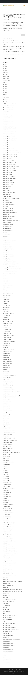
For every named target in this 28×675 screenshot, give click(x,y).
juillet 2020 (5, 84)
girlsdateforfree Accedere (8, 462)
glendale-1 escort (6, 464)
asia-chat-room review (7, 226)
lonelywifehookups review (8, 512)
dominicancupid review (7, 381)
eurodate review (6, 416)
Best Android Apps (7, 258)
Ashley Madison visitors (8, 224)
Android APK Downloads (8, 126)
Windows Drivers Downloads (9, 645)
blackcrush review (6, 281)
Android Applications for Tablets (9, 140)
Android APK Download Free (9, 124)
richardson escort (6, 595)
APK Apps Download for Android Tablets (11, 198)
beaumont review (6, 244)
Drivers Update (6, 404)
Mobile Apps (5, 543)
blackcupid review (6, 283)
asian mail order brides (7, 230)
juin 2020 (5, 86)
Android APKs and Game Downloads (10, 132)
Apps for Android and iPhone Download (11, 220)
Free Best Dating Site (7, 442)
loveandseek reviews (7, 516)
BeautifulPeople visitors (8, 250)
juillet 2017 (5, 94)
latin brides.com (6, 500)
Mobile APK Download (7, 538)
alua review (5, 113)
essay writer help (6, 414)
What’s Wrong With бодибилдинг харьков (12, 40)
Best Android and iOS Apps (8, 254)
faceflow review (6, 418)
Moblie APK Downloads (8, 559)
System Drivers (6, 609)
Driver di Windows (6, 399)
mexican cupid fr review (8, 528)
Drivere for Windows (7, 402)
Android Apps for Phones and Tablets (11, 166)
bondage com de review (8, 293)
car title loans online (7, 317)
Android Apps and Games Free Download (11, 150)
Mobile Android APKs (7, 534)
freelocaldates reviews (7, 444)
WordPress (14, 673)
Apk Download (6, 200)
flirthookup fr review (7, 428)
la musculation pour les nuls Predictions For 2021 (13, 55)
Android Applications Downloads (9, 138)
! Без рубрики (6, 101)
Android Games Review (8, 184)
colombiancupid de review (8, 349)
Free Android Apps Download (9, 432)
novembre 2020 (6, 78)
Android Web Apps (7, 194)
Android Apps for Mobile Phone (9, 164)
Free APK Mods (6, 436)
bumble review (6, 309)
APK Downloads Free (7, 202)
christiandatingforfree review (9, 341)
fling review (5, 426)
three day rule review (7, 619)
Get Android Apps (6, 456)
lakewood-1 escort (7, 496)
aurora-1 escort (6, 238)
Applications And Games (8, 210)
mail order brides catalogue (8, 522)
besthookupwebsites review (9, 273)
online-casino (5, 577)
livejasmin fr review (7, 510)
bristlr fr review (6, 301)
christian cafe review (7, 333)
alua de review (6, 111)
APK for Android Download (8, 204)
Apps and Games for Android (9, 216)
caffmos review (6, 311)
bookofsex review (6, 297)
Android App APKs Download (9, 136)
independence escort (7, 484)
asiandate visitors (6, 234)
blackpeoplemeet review (8, 285)
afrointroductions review (8, 107)
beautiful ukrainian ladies (8, 248)
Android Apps (5, 142)
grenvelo (4, 466)
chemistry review (6, 331)
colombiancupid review (7, 351)
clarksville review (6, 343)
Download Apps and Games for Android (11, 395)
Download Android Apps (8, 387)
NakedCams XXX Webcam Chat (9, 563)
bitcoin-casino (6, 279)
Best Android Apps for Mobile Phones (11, 263)
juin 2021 (5, 64)
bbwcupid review (6, 242)
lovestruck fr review (7, 518)
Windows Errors (6, 647)
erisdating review (6, 412)
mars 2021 (5, 70)
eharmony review (6, 408)
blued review (5, 291)
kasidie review (6, 490)
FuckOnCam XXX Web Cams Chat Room (11, 452)
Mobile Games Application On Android (11, 553)
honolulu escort (6, 474)
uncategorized (6, 637)
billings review (6, 277)
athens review (6, 236)
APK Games (5, 206)
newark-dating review (7, 569)
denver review (6, 373)
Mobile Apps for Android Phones (9, 551)
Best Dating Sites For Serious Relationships (12, 269)
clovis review (5, 347)
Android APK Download (8, 122)
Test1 (4, 613)
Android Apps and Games (8, 148)
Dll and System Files (7, 377)
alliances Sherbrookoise (9, 17)
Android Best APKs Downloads (9, 176)
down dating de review (7, 383)
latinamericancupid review (8, 504)
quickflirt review (6, 593)
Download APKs (6, 393)
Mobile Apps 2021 (6, 544)
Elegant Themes (14, 671)
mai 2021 (5, 66)
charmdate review (6, 327)
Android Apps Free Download (9, 168)
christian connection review (8, 335)
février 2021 (5, 72)
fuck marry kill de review (8, 448)
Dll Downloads (6, 379)
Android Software (6, 190)
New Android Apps (7, 565)
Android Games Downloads (8, 182)
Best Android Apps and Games (9, 260)
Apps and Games (6, 214)
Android (4, 119)
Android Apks (5, 130)
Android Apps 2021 (7, 146)
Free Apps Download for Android (10, 440)
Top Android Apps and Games (9, 627)
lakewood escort (6, 494)
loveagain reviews (6, 514)
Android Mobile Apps (7, 186)
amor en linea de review (8, 115)
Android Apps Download (8, 158)
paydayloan (5, 579)
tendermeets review (7, 611)
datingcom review (6, 365)
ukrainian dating (6, 633)
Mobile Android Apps (7, 536)
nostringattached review (8, 573)
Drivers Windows (6, 406)
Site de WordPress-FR (7, 663)
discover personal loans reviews (9, 375)
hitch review (5, 472)
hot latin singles (6, 480)
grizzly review (5, 468)
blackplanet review (7, 287)
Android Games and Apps (8, 180)
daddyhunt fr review (7, 359)
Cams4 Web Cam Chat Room (9, 313)
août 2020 (5, 82)
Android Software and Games (9, 192)
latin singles (5, 502)
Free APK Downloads (7, 434)
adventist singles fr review (8, 105)
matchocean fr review (7, 524)
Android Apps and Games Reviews (10, 156)
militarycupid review (7, 532)
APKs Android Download (8, 208)
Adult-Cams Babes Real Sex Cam (10, 103)
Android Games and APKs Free (9, 178)
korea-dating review (7, 492)
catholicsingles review (7, 323)
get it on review (6, 458)
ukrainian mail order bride (8, 635)
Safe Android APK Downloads (9, 599)
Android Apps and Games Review (10, 154)
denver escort (6, 371)
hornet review (6, 476)
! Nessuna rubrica (6, 99)
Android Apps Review (7, 174)
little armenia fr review (7, 508)
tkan (4, 621)
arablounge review (7, 222)
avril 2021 (5, 68)
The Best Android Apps (8, 617)
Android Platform (6, 188)
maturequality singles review (9, 526)
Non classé (5, 571)
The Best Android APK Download (10, 615)
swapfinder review (6, 607)
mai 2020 (5, 88)
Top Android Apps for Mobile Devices (11, 629)
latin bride (5, 498)
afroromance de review (8, 109)
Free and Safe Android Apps (9, 430)
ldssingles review (6, 506)
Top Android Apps (6, 625)
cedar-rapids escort (7, 325)
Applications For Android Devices (10, 212)
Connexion (5, 657)
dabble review (6, 357)
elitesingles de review (7, 410)
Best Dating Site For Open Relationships (11, 267)
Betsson (4, 275)
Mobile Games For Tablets (8, 555)
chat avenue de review (7, 329)
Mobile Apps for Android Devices (10, 549)
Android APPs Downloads (8, 160)
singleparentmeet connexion (9, 601)
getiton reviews (6, 460)
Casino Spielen (6, 319)
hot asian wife (6, 478)
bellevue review (6, 252)
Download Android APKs (8, 385)
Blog (4, 289)
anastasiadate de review (8, 117)
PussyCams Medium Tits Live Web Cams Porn (12, 591)
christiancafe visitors (7, 337)
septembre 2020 (6, 80)
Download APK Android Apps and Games (11, 391)
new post (5, 567)
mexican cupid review (7, 530)
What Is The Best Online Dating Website (11, 639)
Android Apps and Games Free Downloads (12, 152)
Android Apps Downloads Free (9, 162)
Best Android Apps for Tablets (9, 265)
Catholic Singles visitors (8, 321)
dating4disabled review (7, 363)
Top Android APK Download (9, 623)
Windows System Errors (8, 649)
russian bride (5, 597)
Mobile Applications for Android (9, 541)
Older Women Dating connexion (9, 575)
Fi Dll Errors (5, 420)
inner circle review (6, 486)
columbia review (6, 353)
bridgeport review (6, 299)
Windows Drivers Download (9, 643)
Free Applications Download (9, 438)
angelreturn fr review (7, 196)
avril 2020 (5, 90)
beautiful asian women (7, 246)
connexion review (6, 355)
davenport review (6, 367)
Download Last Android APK (9, 397)
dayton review (6, 369)
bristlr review (5, 303)
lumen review (5, 520)
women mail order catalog (8, 651)
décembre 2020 (6, 76)
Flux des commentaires (8, 661)
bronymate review (6, 305)
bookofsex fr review (7, 295)
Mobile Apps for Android (8, 547)
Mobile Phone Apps (7, 557)
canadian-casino (6, 315)
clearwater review (6, 345)
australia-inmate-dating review (9, 240)
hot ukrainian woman (7, 482)
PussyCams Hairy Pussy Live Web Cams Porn (12, 589)
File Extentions (6, 422)
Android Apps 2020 (7, 144)
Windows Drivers (6, 641)
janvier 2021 (5, 74)
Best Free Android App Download (10, 271)
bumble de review (6, 307)
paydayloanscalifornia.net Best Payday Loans (12, 581)
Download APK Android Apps (9, 389)
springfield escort (6, 605)
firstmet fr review (6, 424)
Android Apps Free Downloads (9, 170)
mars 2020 (5, 92)
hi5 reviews (5, 470)
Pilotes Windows (6, 583)
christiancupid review (7, 339)
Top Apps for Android (7, 631)
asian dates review (7, 228)
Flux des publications (7, 659)
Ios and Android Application (8, 488)
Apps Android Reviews (7, 218)
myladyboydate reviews (8, 561)
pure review (5, 587)
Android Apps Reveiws (7, 172)
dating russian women (7, 361)
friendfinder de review (7, 446)
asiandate (5, 232)
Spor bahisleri (5, 603)
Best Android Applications (8, 256)
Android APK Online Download (9, 128)
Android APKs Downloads (8, 134)
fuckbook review (6, 450)
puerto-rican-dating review (8, 585)
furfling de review (6, 454)
